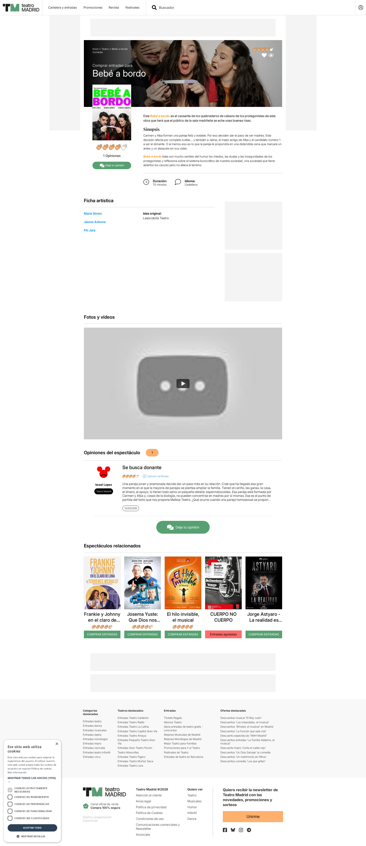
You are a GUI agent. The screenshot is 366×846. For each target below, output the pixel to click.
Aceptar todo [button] (32, 827)
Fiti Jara (89, 230)
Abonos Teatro (173, 722)
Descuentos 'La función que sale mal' (243, 731)
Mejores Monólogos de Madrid (182, 739)
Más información (17, 772)
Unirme (253, 816)
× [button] (56, 744)
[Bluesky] (233, 830)
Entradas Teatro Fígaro (131, 756)
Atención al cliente (149, 795)
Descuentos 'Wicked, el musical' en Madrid (246, 726)
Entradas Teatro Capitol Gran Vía (137, 731)
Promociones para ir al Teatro (182, 747)
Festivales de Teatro (176, 752)
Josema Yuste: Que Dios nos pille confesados (142, 620)
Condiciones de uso (150, 819)
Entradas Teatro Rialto (131, 722)
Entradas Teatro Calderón (133, 717)
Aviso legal (143, 801)
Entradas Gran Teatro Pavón (135, 747)
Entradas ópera (92, 734)
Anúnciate (143, 834)
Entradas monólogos (95, 739)
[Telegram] (249, 830)
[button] (32, 779)
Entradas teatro (92, 721)
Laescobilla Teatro (156, 218)
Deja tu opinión (114, 165)
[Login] (360, 7)
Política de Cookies (149, 813)
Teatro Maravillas (128, 752)
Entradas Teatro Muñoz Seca (135, 761)
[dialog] (32, 791)
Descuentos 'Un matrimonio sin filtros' (243, 756)
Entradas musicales (95, 730)
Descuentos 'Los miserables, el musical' (244, 722)
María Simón (93, 213)
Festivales (132, 7)
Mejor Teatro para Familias (180, 743)
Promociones (92, 7)
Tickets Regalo (173, 717)
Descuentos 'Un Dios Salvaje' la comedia (245, 752)
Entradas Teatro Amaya (132, 735)
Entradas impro (92, 743)
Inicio (95, 48)
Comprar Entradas (102, 634)
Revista (114, 7)
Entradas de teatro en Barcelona (183, 756)
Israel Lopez (103, 484)
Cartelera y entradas (62, 7)
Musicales (194, 801)
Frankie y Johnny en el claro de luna (102, 620)
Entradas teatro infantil (96, 752)
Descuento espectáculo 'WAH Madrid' (243, 735)
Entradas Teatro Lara (130, 765)
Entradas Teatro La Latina (133, 726)
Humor (192, 807)
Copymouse (90, 820)
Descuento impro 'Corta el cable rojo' (243, 747)
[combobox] (254, 7)
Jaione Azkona (95, 222)
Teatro (105, 48)
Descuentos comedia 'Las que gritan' (243, 761)
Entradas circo (91, 756)
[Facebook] (225, 830)
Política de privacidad (151, 807)
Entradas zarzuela (94, 747)
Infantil (192, 813)
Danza (191, 819)
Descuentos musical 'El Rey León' (241, 717)
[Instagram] (241, 830)
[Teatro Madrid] (21, 7)
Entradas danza (92, 725)
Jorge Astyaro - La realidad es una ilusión (263, 620)
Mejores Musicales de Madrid (182, 734)
